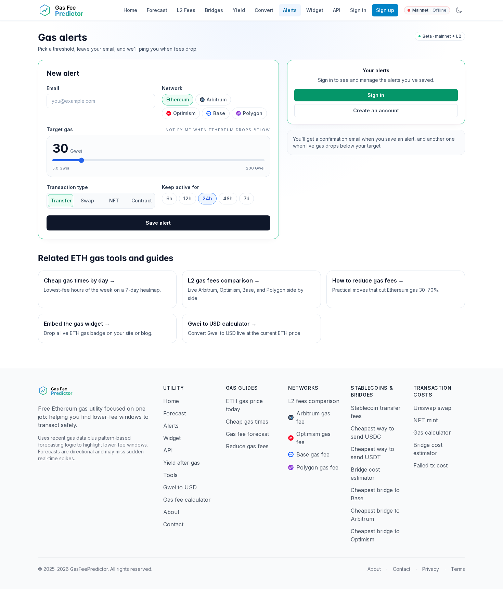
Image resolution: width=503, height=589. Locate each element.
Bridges (214, 10)
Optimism (184, 113)
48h (228, 198)
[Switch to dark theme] (459, 10)
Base (219, 113)
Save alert (158, 223)
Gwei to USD (180, 487)
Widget (314, 10)
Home (130, 10)
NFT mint (425, 420)
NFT (114, 200)
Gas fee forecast (247, 433)
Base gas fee (313, 454)
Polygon (252, 113)
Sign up (385, 10)
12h (187, 198)
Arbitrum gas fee (313, 417)
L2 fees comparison (313, 401)
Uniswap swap (432, 407)
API (336, 10)
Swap (87, 200)
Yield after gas (181, 462)
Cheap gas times (247, 421)
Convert (264, 10)
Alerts (290, 10)
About (171, 512)
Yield (239, 10)
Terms (458, 569)
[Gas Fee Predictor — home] (75, 10)
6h (169, 198)
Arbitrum (217, 99)
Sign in (358, 10)
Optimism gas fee (313, 438)
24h (207, 198)
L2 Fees (186, 10)
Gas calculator (432, 432)
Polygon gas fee (317, 467)
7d (246, 198)
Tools (170, 475)
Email (53, 88)
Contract (141, 200)
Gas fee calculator (187, 499)
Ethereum (177, 99)
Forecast (157, 10)
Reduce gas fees (247, 446)
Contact (173, 524)
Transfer (61, 200)
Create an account (376, 110)
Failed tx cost (430, 465)
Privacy (430, 569)
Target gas (60, 129)
